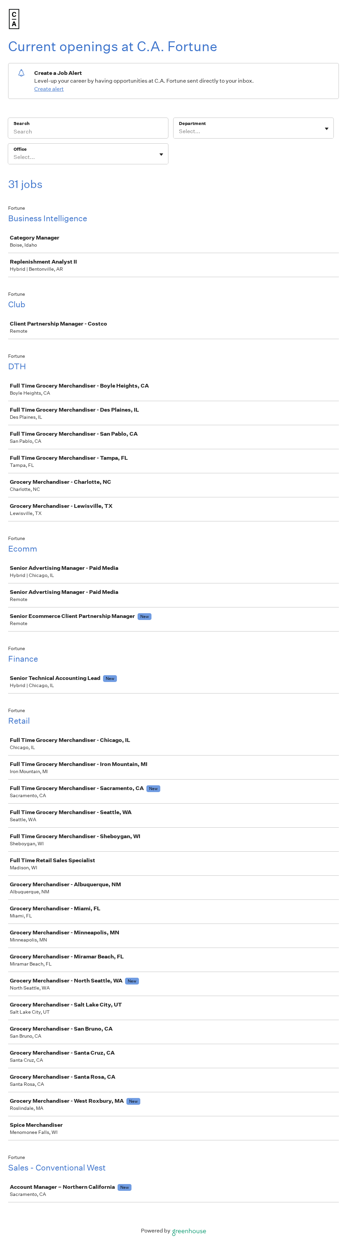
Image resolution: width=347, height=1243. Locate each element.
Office (20, 149)
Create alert (49, 89)
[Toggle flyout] (327, 129)
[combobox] (179, 131)
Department (192, 123)
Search (21, 123)
